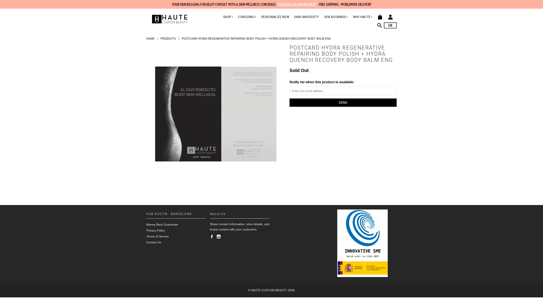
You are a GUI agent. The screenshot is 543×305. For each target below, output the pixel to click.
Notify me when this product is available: (322, 82)
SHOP (228, 17)
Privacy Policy (155, 230)
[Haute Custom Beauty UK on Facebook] (212, 236)
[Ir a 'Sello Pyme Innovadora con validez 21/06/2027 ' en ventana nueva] (362, 243)
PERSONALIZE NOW (275, 17)
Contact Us (153, 242)
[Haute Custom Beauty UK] (169, 19)
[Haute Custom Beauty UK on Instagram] (219, 236)
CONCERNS (247, 17)
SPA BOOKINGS (336, 17)
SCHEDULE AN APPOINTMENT (297, 4)
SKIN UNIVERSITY (306, 17)
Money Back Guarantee (162, 224)
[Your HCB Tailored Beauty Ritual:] (380, 25)
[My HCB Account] (390, 17)
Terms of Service (157, 236)
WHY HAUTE (362, 17)
